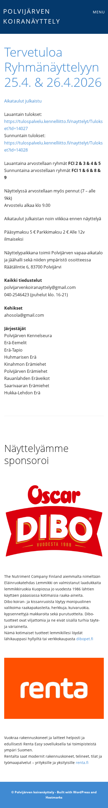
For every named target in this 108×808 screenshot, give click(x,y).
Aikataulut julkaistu (23, 101)
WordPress (81, 792)
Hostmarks (54, 797)
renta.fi (82, 762)
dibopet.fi (84, 638)
